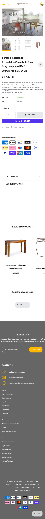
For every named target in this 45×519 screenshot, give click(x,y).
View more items (22, 305)
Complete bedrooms (8, 420)
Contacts (5, 414)
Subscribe (36, 349)
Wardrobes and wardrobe (10, 424)
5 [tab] (22, 32)
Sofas (4, 428)
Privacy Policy (6, 449)
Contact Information (9, 442)
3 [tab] (18, 32)
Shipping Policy (7, 457)
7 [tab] (26, 32)
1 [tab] (14, 32)
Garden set (5, 410)
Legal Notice (6, 446)
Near (3, 438)
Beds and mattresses (9, 432)
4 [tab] (20, 32)
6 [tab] (24, 32)
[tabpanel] (22, 22)
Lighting (4, 402)
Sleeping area (6, 398)
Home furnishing (7, 394)
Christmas (5, 406)
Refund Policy (6, 453)
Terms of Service (7, 461)
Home (4, 390)
